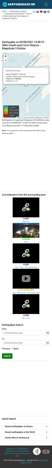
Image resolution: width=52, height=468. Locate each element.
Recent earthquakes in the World (26, 432)
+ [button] (6, 56)
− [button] (6, 60)
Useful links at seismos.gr (26, 437)
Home (4, 11)
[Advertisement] (26, 30)
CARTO (46, 118)
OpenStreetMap (29, 118)
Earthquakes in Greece (17, 11)
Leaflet (19, 118)
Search (7, 356)
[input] (23, 332)
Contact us (10, 449)
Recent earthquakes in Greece (26, 426)
